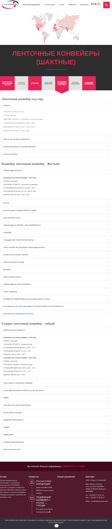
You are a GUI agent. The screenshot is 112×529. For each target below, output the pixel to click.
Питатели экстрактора (21, 83)
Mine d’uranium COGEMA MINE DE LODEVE (19, 210)
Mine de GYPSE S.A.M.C (12, 218)
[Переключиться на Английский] (95, 4)
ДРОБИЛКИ (35, 83)
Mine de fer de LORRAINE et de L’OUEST (18, 314)
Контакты (84, 5)
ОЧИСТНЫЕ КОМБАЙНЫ (48, 83)
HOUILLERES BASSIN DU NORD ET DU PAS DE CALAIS (23, 390)
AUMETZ (6, 427)
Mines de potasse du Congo (13, 262)
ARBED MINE (8, 435)
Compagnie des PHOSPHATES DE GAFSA (18, 240)
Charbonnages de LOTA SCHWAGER (16, 284)
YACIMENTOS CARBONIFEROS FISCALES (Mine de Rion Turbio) (26, 299)
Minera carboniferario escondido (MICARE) (19, 146)
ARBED (6, 398)
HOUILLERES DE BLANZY (12, 412)
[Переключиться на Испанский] (99, 4)
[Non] (1, 523)
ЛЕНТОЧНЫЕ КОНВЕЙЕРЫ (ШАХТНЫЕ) (61, 83)
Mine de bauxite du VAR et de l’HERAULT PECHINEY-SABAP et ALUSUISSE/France (33, 306)
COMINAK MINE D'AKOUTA (13, 442)
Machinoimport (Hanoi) (12, 277)
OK (57, 526)
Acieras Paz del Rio (10, 154)
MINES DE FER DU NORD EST (14, 330)
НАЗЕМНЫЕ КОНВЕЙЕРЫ (89, 83)
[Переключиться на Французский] (92, 4)
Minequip (7, 269)
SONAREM (7, 232)
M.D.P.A (6, 203)
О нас (61, 5)
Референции (50, 5)
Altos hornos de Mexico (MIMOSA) (16, 139)
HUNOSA (6, 105)
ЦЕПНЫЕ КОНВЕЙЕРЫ (75, 83)
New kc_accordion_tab (11, 449)
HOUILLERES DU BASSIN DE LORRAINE (17, 383)
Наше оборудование (31, 5)
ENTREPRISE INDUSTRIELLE (13, 420)
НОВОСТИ (72, 5)
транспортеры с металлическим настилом (7, 83)
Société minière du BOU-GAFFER (15, 254)
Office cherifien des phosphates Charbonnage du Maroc (24, 247)
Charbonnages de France (12, 170)
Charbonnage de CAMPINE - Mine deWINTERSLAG (22, 225)
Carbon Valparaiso (10, 291)
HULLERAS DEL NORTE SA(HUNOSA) (17, 405)
